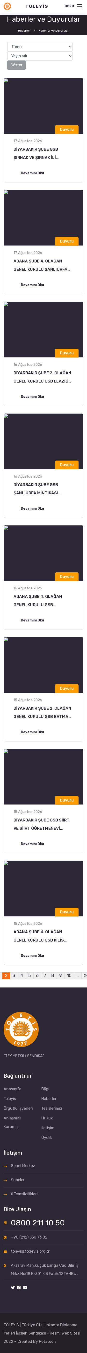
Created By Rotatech (36, 1341)
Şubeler (18, 1180)
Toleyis (10, 1098)
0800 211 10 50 (38, 1222)
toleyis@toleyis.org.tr (30, 1251)
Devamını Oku (32, 173)
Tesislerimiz (51, 1108)
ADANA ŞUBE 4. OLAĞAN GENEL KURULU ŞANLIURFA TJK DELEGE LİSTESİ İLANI (40, 266)
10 (69, 975)
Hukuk (47, 1118)
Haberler (49, 1098)
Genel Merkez (23, 1165)
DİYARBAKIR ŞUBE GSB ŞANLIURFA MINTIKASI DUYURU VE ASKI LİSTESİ (38, 489)
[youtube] (25, 1288)
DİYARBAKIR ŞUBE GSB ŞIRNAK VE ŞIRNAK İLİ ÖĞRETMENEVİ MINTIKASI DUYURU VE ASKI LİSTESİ (39, 154)
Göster (16, 65)
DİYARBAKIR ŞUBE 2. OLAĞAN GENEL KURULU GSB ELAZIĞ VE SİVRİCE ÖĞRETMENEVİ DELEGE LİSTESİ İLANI (42, 377)
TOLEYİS (36, 6)
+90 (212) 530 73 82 (29, 1237)
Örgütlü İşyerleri (18, 1108)
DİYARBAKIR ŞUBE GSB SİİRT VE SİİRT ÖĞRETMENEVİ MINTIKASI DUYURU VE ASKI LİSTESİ (42, 825)
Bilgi (45, 1089)
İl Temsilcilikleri (24, 1194)
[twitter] (13, 1288)
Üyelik (46, 1137)
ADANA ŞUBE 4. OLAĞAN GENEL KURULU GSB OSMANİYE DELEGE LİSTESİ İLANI (40, 601)
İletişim (47, 1128)
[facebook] (19, 1288)
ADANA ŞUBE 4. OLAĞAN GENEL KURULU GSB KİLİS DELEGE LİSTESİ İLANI (39, 936)
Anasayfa (12, 1089)
